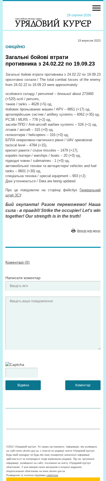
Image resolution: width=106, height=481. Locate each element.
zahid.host (52, 475)
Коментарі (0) (17, 262)
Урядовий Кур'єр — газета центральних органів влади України (53, 19)
